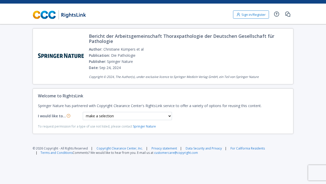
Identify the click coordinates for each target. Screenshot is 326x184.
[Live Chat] (287, 14)
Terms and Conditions (56, 153)
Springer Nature (144, 126)
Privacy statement (164, 148)
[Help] (276, 14)
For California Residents (247, 148)
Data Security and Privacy (204, 148)
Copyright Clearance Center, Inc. (120, 148)
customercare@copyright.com (176, 153)
